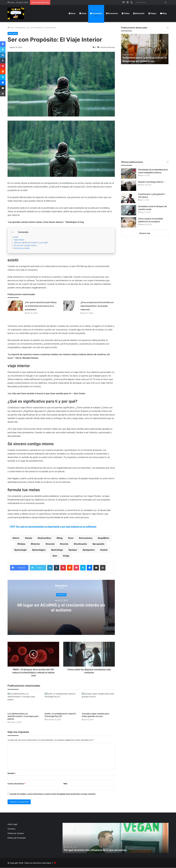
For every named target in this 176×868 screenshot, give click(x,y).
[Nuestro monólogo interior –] (128, 186)
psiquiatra (89, 549)
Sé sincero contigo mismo (25, 245)
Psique (153, 13)
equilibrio (104, 538)
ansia (29, 538)
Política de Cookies (16, 833)
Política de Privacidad (17, 838)
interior (36, 543)
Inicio (11, 27)
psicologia (21, 549)
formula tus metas (22, 248)
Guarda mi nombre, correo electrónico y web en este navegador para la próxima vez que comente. (53, 794)
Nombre (12, 773)
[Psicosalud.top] (16, 13)
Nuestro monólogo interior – (151, 182)
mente (64, 543)
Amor (72, 13)
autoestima (45, 538)
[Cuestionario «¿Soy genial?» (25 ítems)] (128, 198)
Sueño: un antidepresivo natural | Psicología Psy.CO (60, 714)
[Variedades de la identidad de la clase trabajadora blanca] (128, 173)
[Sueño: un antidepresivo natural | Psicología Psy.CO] (61, 701)
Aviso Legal (12, 824)
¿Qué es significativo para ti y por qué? (31, 242)
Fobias (126, 13)
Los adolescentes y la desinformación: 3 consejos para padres (23, 716)
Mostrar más (144, 233)
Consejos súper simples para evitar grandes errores (95, 714)
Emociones (113, 13)
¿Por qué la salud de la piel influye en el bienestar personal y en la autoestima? (41, 306)
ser (55, 555)
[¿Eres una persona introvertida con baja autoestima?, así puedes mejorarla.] (71, 306)
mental (50, 543)
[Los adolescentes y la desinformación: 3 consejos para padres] (24, 701)
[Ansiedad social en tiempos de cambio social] (128, 210)
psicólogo (58, 549)
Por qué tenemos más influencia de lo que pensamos (95, 850)
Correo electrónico (17, 783)
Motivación (140, 13)
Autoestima (97, 13)
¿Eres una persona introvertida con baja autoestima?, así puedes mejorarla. (97, 306)
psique (73, 549)
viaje (66, 555)
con (71, 538)
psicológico (39, 549)
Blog (164, 13)
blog (60, 538)
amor (17, 538)
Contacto (11, 829)
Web (65, 783)
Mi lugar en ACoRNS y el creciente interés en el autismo (61, 607)
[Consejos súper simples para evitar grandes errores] (98, 701)
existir (15, 237)
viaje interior (19, 240)
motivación (81, 543)
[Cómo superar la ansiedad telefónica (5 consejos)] (128, 222)
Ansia (83, 13)
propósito (99, 543)
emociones (86, 538)
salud (104, 549)
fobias (22, 543)
